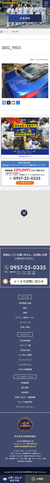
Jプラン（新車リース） (25, 317)
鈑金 (25, 307)
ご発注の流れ (25, 350)
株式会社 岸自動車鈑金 (24, 472)
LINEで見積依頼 (25, 369)
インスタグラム (25, 364)
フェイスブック (25, 359)
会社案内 (25, 392)
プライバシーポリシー (25, 406)
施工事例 (25, 387)
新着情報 (25, 382)
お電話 (39, 479)
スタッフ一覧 (25, 345)
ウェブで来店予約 (25, 402)
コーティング (25, 322)
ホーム (6, 32)
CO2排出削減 (25, 340)
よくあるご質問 (25, 354)
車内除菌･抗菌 (25, 303)
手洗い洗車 (25, 327)
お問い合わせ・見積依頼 (25, 397)
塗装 (25, 312)
